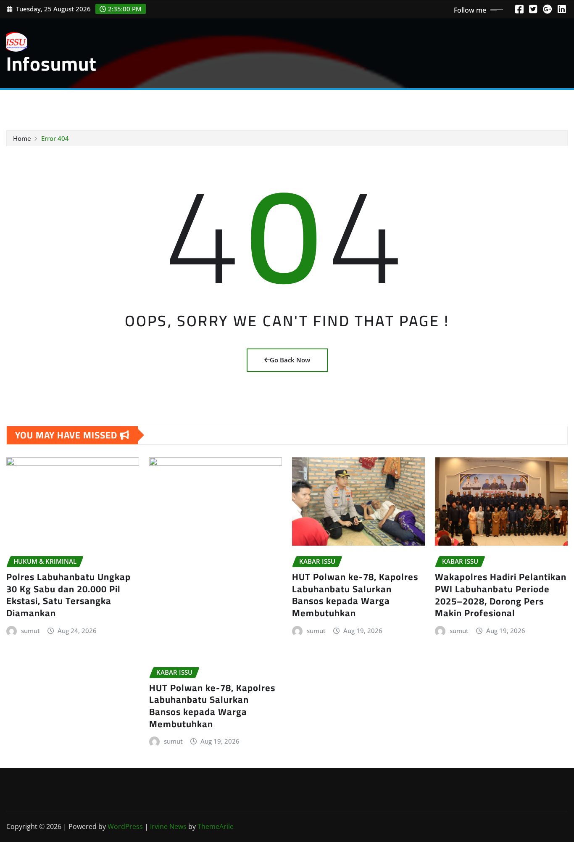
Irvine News (168, 826)
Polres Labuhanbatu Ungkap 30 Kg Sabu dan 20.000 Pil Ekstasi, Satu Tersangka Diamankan (68, 595)
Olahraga (179, 102)
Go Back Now (290, 360)
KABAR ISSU (74, 102)
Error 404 (55, 138)
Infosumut (51, 63)
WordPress (125, 826)
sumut (30, 630)
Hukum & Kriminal (129, 102)
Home (22, 138)
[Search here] (564, 103)
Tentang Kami (422, 102)
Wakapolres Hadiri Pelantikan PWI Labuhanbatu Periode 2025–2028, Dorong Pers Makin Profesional (500, 595)
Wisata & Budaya (227, 102)
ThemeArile (215, 826)
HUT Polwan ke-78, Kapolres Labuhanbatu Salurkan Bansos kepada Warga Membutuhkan (212, 706)
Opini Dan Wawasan (362, 102)
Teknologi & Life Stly (292, 102)
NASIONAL (33, 102)
